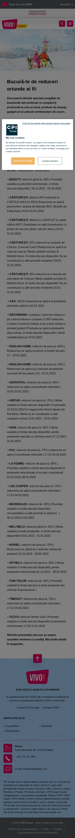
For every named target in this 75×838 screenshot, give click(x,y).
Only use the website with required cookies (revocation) (46, 123)
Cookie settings (50, 161)
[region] (37, 144)
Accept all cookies (23, 161)
